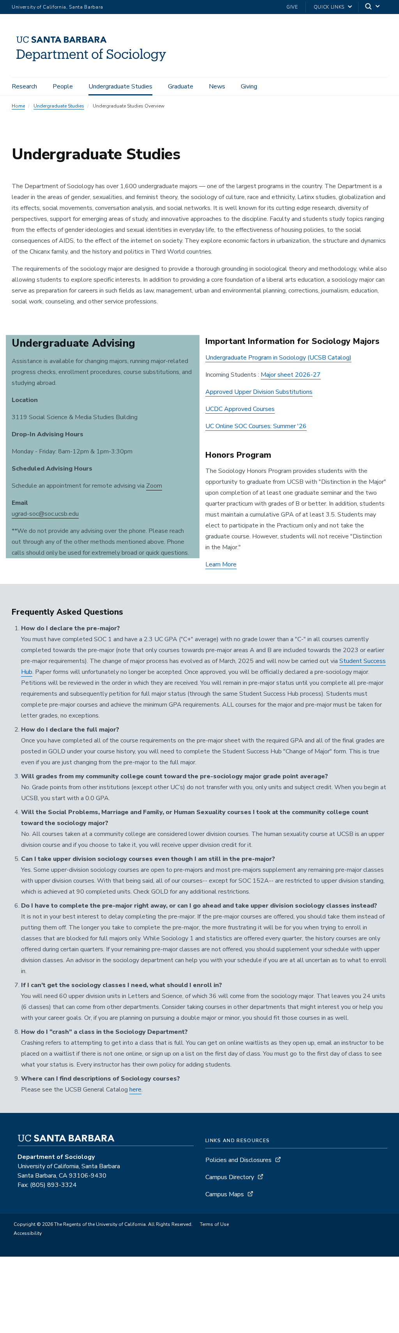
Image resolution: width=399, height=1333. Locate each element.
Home (18, 106)
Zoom (154, 485)
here (135, 1089)
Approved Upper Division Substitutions (258, 392)
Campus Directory (229, 1177)
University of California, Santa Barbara (57, 7)
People (63, 86)
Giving (249, 86)
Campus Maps (224, 1194)
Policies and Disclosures (238, 1160)
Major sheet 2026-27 (291, 374)
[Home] (94, 66)
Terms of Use (214, 1224)
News (217, 86)
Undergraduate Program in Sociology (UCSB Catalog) (278, 357)
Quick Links (329, 7)
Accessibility (28, 1233)
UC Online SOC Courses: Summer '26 (256, 426)
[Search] (372, 7)
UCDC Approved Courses (240, 409)
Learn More (221, 564)
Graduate (180, 86)
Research (24, 86)
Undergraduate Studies (120, 86)
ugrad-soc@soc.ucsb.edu (45, 514)
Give (292, 7)
